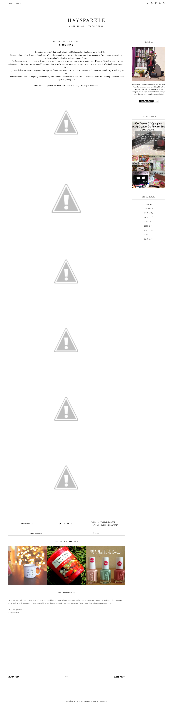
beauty (99, 522)
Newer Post (13, 677)
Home (11, 3)
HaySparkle (85, 701)
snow (109, 525)
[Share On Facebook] (64, 523)
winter (115, 525)
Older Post (119, 677)
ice (104, 525)
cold (105, 522)
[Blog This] (71, 523)
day (109, 522)
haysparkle (97, 525)
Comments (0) (27, 523)
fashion (115, 522)
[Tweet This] (61, 523)
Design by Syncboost (99, 701)
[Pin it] (68, 523)
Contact (19, 3)
